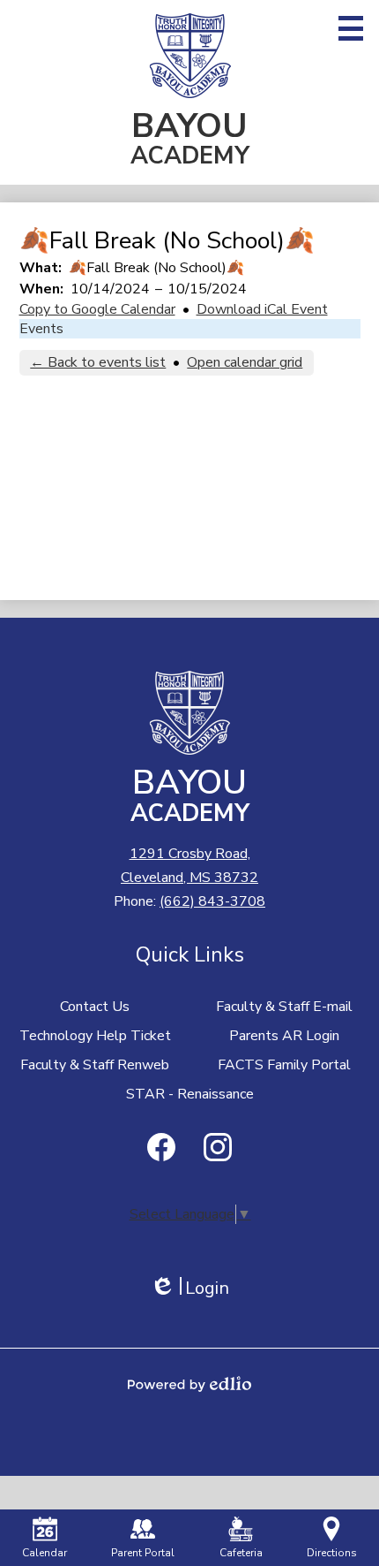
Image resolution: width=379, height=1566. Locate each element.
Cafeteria (241, 1553)
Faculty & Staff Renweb (94, 1065)
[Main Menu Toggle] (350, 28)
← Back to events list (98, 362)
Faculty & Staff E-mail (284, 1006)
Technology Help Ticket (95, 1035)
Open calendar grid (244, 362)
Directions (332, 1553)
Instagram (218, 1147)
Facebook (161, 1147)
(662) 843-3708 (212, 901)
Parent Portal (143, 1553)
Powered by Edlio (189, 1384)
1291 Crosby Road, (189, 865)
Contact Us (95, 1006)
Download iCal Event (262, 309)
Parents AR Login (284, 1035)
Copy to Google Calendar (97, 309)
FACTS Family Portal (284, 1065)
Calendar (44, 1553)
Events (41, 328)
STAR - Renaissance (190, 1094)
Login (189, 1288)
